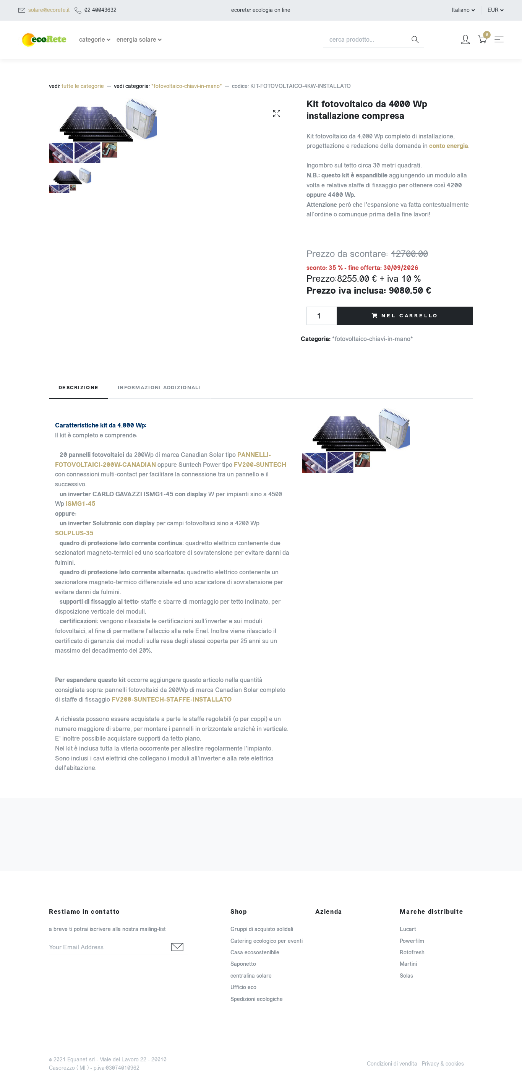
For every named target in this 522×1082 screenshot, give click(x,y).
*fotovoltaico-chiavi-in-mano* (186, 86)
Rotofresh (412, 952)
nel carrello (409, 315)
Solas (406, 976)
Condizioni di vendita (392, 1063)
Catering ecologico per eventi (266, 941)
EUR (493, 10)
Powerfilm (412, 941)
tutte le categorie (83, 86)
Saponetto (243, 964)
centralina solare (251, 976)
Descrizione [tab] (78, 387)
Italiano (461, 10)
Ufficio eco (243, 987)
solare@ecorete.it (49, 10)
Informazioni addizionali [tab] (159, 387)
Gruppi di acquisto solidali (261, 929)
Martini (408, 964)
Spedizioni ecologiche (256, 999)
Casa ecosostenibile (254, 952)
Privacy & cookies (443, 1063)
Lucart (408, 929)
